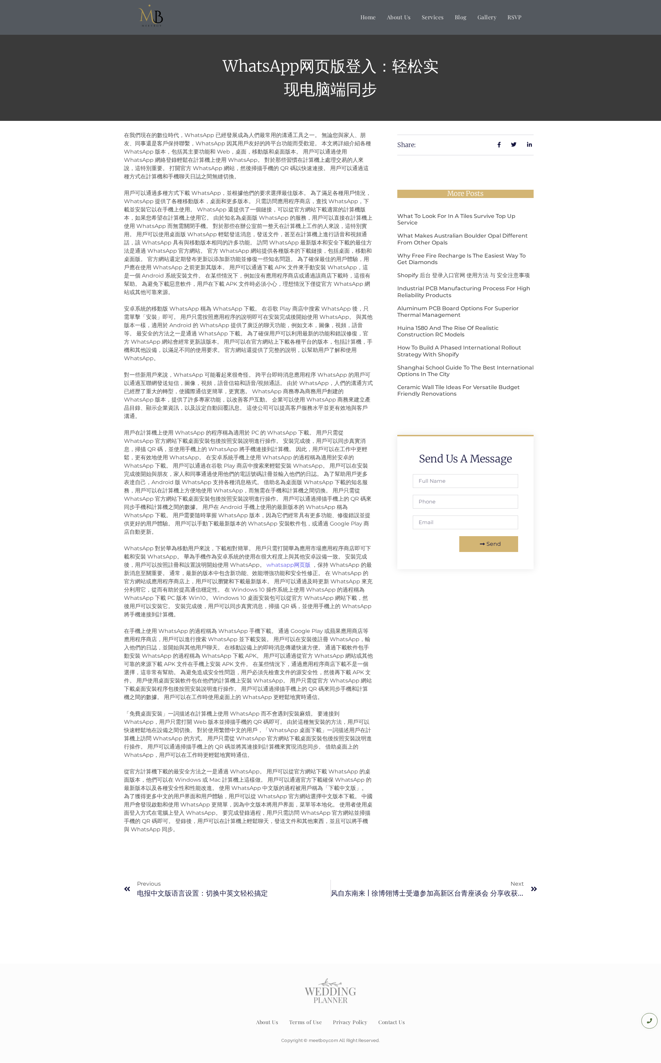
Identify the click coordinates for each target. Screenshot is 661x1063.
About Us (399, 17)
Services (433, 17)
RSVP (514, 17)
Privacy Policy (350, 1022)
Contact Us (391, 1022)
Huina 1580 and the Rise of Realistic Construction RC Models (448, 331)
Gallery (487, 17)
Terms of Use (305, 1022)
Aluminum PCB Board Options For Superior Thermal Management (458, 311)
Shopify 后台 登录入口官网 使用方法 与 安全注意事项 (463, 275)
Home (368, 17)
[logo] (151, 16)
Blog (460, 17)
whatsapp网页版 (288, 565)
